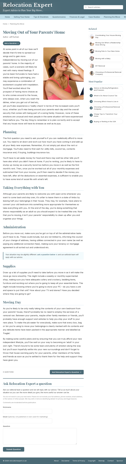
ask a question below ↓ (47, 254)
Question (6, 426)
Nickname (7, 407)
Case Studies (94, 17)
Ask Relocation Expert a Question (65, 372)
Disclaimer (66, 461)
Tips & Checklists (40, 17)
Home (7, 17)
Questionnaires (59, 17)
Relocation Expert (27, 5)
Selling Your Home (22, 17)
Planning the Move (112, 17)
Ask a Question (11, 43)
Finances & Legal (77, 17)
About (56, 461)
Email (25, 417)
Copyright (91, 461)
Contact (111, 461)
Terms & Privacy (78, 461)
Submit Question (13, 449)
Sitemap (101, 461)
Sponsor (120, 461)
